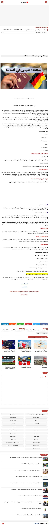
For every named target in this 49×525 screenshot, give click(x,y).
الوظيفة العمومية (36, 417)
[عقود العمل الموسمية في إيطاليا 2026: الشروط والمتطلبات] (24, 344)
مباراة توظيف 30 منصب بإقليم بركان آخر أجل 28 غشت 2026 (31, 508)
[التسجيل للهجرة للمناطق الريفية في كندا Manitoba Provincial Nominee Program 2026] (8, 360)
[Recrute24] (1, 523)
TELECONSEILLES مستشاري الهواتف (12, 445)
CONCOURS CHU (36, 442)
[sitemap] (3, 523)
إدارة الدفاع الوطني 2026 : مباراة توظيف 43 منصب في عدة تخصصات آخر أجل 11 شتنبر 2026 (26, 482)
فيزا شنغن (36, 429)
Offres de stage (36, 445)
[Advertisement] (24, 15)
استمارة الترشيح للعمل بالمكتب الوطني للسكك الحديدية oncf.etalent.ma (29, 476)
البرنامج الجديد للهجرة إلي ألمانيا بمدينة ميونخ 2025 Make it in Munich (24, 292)
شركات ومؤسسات (13, 426)
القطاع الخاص (12, 414)
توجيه (36, 420)
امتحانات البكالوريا (13, 417)
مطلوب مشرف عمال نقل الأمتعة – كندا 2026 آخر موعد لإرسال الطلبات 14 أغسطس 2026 (26, 489)
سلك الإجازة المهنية (36, 423)
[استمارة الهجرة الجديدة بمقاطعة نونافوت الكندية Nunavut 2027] (40, 344)
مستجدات (36, 433)
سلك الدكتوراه (12, 423)
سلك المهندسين (36, 426)
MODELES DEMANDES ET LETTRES (12, 442)
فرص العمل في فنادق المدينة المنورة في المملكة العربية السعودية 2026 (29, 514)
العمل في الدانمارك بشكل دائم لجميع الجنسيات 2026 (36, 414)
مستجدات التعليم (13, 433)
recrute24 (37, 523)
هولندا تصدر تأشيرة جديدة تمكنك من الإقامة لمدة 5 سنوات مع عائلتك (30, 495)
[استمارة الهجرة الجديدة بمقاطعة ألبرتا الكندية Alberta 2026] (24, 360)
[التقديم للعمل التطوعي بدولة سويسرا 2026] (40, 360)
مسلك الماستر (36, 436)
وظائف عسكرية (13, 439)
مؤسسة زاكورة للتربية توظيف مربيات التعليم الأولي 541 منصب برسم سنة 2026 (28, 470)
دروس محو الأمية (13, 420)
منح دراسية (36, 439)
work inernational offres (41, 27)
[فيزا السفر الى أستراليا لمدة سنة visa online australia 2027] (8, 344)
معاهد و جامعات (12, 436)
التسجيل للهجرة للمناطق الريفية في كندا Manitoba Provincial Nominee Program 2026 (8, 367)
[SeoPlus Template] (48, 523)
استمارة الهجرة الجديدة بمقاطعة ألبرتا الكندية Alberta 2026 (31, 463)
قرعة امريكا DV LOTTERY (12, 429)
